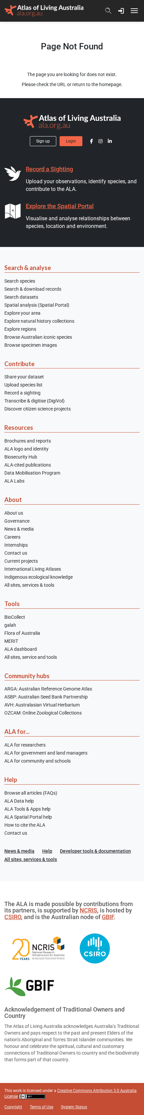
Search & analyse (27, 267)
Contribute (19, 363)
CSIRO (12, 917)
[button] (121, 11)
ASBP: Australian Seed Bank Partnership (46, 697)
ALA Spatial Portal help (28, 817)
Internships (16, 545)
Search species (19, 281)
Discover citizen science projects (37, 408)
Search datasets (21, 297)
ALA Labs (14, 481)
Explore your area (22, 313)
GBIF (108, 917)
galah (10, 625)
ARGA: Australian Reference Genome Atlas (48, 688)
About (13, 499)
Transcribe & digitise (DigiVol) (34, 400)
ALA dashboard (20, 649)
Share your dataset (24, 376)
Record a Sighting (49, 169)
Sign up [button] (43, 141)
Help (10, 779)
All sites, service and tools (30, 657)
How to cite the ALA (24, 825)
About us (13, 513)
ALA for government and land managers (45, 753)
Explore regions (20, 329)
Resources (18, 427)
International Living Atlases (32, 569)
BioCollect (14, 617)
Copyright (13, 1107)
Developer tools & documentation (95, 851)
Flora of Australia (22, 633)
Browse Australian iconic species (38, 337)
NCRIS (88, 910)
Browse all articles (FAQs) (30, 793)
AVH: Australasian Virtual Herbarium (42, 705)
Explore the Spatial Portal (60, 206)
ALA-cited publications (27, 465)
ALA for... (16, 731)
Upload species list (23, 384)
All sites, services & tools (29, 585)
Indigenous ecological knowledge (38, 577)
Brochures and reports (27, 441)
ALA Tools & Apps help (27, 809)
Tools (12, 603)
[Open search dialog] (108, 10)
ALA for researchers (25, 745)
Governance (16, 521)
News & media (19, 529)
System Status (74, 1107)
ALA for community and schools (37, 761)
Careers (12, 537)
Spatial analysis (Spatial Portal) (36, 305)
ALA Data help (19, 801)
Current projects (21, 561)
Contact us (15, 553)
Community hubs (27, 675)
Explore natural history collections (39, 321)
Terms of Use (41, 1107)
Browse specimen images (30, 345)
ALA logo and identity (26, 449)
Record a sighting (22, 392)
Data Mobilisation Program (32, 473)
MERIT (11, 641)
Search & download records (32, 289)
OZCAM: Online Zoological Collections (43, 713)
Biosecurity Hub (20, 457)
